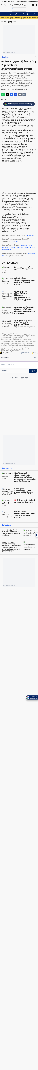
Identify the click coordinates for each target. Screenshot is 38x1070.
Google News (6, 250)
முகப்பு (8, 14)
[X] (7, 94)
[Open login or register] (36, 5)
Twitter (30, 245)
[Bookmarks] (33, 5)
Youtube (13, 247)
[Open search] (4, 4)
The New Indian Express (8, 1)
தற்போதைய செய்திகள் (22, 14)
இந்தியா (5, 57)
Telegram (19, 247)
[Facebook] (11, 94)
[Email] (20, 94)
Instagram (5, 247)
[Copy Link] (24, 94)
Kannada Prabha (21, 1)
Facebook (23, 245)
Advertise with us (9, 53)
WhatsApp (15, 241)
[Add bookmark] (36, 57)
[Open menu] (1, 4)
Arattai (32, 247)
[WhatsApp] (3, 94)
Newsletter (30, 235)
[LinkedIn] (15, 94)
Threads (26, 247)
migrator (4, 99)
